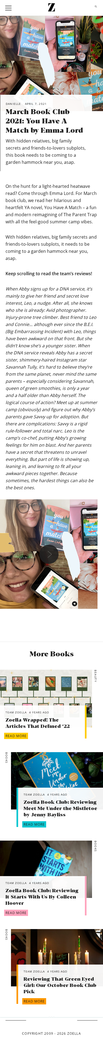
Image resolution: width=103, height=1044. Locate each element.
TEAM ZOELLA (16, 712)
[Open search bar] (94, 7)
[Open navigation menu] (8, 8)
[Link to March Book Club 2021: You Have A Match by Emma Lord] (46, 698)
